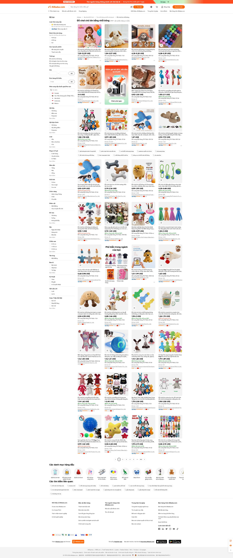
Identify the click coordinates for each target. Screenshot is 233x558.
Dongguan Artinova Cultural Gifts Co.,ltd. (170, 102)
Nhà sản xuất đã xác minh (112, 508)
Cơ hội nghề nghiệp (57, 517)
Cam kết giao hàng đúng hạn (86, 513)
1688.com (98, 549)
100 (141, 459)
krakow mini (72, 485)
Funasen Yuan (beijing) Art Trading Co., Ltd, (89, 57)
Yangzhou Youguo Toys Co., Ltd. (140, 57)
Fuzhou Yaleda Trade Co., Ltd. (86, 322)
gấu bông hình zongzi (144, 489)
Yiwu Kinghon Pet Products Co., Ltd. (169, 324)
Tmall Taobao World (107, 549)
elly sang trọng (161, 151)
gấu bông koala (130, 489)
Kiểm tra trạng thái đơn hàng (166, 513)
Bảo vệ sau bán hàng (84, 517)
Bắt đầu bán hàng (163, 510)
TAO (131, 549)
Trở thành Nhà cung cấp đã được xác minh (168, 517)
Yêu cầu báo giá (109, 512)
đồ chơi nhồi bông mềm (161, 489)
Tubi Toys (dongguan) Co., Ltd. (140, 277)
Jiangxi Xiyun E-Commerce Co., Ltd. (169, 59)
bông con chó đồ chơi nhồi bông (141, 155)
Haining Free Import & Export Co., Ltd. (142, 100)
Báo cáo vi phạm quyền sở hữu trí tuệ (142, 520)
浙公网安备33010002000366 (146, 555)
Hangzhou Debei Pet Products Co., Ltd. (116, 143)
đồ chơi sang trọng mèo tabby (88, 485)
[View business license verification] (133, 555)
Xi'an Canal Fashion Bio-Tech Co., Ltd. (115, 196)
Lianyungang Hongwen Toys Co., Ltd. (88, 100)
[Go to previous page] (115, 459)
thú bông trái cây (56, 493)
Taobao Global (124, 549)
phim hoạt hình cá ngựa (94, 489)
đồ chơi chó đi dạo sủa (58, 485)
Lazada (117, 549)
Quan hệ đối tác (162, 522)
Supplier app (118, 541)
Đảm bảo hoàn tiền (83, 510)
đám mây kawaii (78, 489)
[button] (131, 7)
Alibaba (79, 17)
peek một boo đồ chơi (119, 485)
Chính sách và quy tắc (84, 524)
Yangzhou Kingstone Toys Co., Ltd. (87, 362)
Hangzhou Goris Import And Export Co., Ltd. (89, 238)
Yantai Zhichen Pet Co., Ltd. (139, 143)
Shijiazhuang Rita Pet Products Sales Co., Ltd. (89, 145)
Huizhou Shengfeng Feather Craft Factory (170, 280)
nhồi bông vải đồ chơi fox (121, 155)
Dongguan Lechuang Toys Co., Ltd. (141, 324)
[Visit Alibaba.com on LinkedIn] (163, 529)
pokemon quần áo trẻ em (145, 151)
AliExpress (90, 549)
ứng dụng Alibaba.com (147, 541)
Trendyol (135, 549)
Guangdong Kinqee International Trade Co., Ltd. (143, 194)
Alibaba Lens (59, 541)
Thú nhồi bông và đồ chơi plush (105, 17)
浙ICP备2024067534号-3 (163, 555)
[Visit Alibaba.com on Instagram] (170, 529)
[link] (230, 540)
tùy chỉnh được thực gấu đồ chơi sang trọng (160, 485)
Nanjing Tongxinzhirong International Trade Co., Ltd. (89, 280)
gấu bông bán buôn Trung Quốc (88, 151)
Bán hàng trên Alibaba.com (165, 506)
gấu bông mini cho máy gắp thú (113, 489)
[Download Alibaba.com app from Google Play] (175, 541)
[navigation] (62, 238)
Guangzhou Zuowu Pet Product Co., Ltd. (116, 366)
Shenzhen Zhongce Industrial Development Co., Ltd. (143, 366)
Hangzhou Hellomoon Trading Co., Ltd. (169, 238)
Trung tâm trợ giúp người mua (140, 506)
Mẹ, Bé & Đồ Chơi (89, 17)
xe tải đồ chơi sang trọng (127, 151)
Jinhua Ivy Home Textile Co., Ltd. (114, 238)
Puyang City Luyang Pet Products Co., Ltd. (170, 196)
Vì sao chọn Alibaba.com (59, 506)
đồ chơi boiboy (105, 485)
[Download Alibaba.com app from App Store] (161, 541)
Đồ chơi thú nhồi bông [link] (123, 17)
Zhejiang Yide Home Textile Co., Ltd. (115, 324)
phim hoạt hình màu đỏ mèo (108, 151)
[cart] (157, 7)
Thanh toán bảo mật (84, 506)
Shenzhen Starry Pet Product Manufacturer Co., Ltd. (143, 237)
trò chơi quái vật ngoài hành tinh (60, 489)
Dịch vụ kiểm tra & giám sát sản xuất (88, 520)
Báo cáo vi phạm (136, 524)
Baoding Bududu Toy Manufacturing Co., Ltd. (116, 59)
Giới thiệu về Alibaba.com (59, 502)
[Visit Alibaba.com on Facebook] (159, 529)
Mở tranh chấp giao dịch (138, 513)
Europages (143, 549)
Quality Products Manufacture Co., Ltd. (89, 196)
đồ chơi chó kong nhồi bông (87, 155)
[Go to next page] (144, 459)
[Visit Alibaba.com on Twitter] (166, 529)
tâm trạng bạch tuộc (104, 155)
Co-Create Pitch (56, 510)
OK (72, 73)
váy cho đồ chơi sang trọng (137, 485)
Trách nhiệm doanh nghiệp (59, 513)
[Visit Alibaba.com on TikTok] (177, 529)
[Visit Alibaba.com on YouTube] (174, 529)
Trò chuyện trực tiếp (137, 510)
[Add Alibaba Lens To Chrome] (78, 541)
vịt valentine (158, 155)
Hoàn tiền (134, 517)
